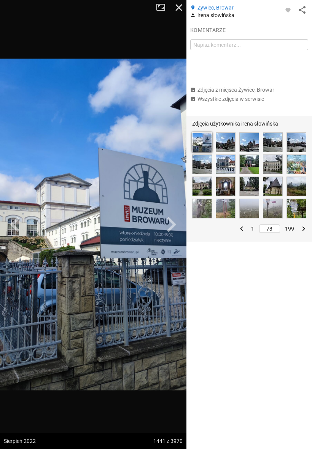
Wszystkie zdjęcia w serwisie (230, 99)
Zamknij (178, 7)
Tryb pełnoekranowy (163, 7)
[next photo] (171, 224)
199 (289, 229)
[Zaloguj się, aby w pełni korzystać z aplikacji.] (288, 10)
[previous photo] (15, 224)
